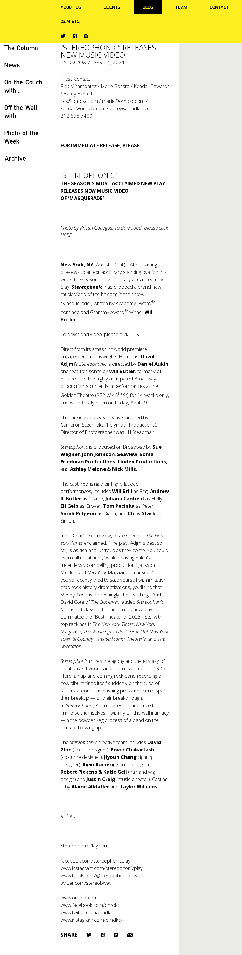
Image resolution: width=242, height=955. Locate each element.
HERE (136, 334)
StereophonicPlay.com (84, 845)
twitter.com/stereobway (86, 882)
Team (181, 7)
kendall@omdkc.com (83, 108)
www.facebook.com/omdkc (90, 905)
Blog (148, 7)
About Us (70, 7)
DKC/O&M (79, 62)
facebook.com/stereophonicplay (95, 860)
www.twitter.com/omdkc (86, 912)
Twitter (63, 36)
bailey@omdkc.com (131, 108)
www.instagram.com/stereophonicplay (101, 868)
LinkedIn (116, 935)
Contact (219, 7)
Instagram (86, 36)
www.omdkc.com (79, 897)
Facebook (75, 35)
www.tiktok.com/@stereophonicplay (99, 875)
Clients (112, 7)
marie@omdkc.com (123, 100)
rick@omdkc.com (79, 100)
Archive (15, 158)
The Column (21, 48)
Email (130, 935)
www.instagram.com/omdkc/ (91, 919)
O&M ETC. (70, 21)
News (12, 65)
